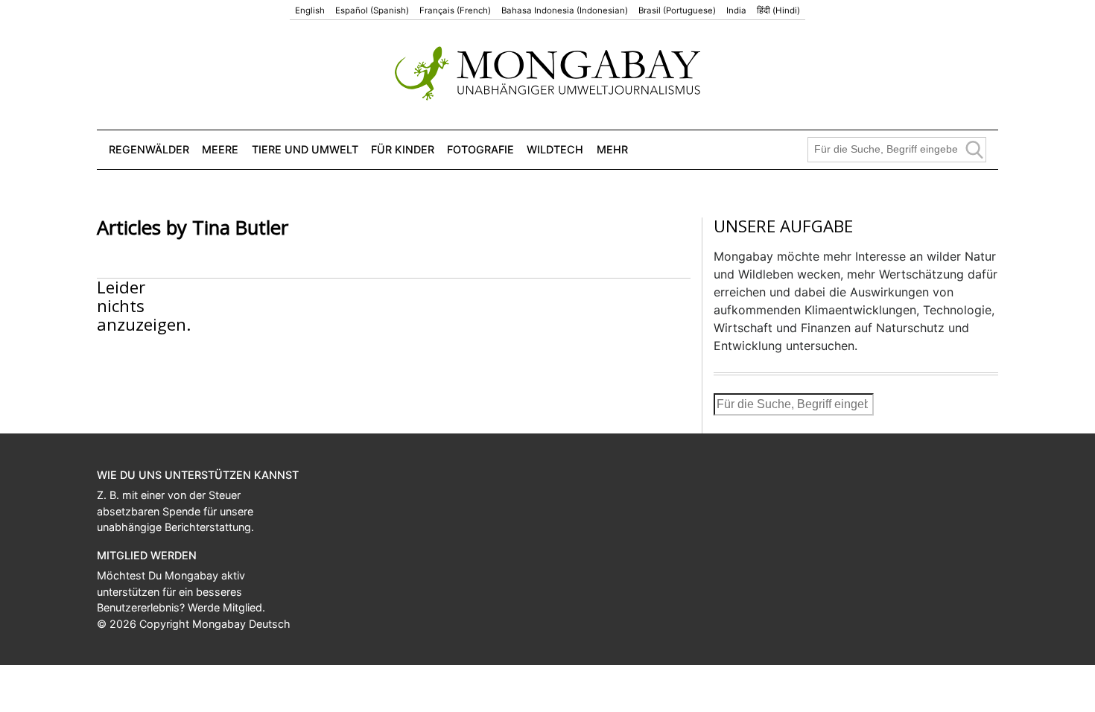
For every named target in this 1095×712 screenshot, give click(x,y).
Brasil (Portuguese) (677, 10)
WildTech (555, 149)
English (310, 10)
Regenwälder (149, 149)
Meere (220, 149)
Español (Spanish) (372, 10)
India (736, 10)
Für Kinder (402, 149)
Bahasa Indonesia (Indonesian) (564, 10)
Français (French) (455, 10)
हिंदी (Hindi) (778, 10)
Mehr (612, 149)
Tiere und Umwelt (305, 149)
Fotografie (480, 149)
